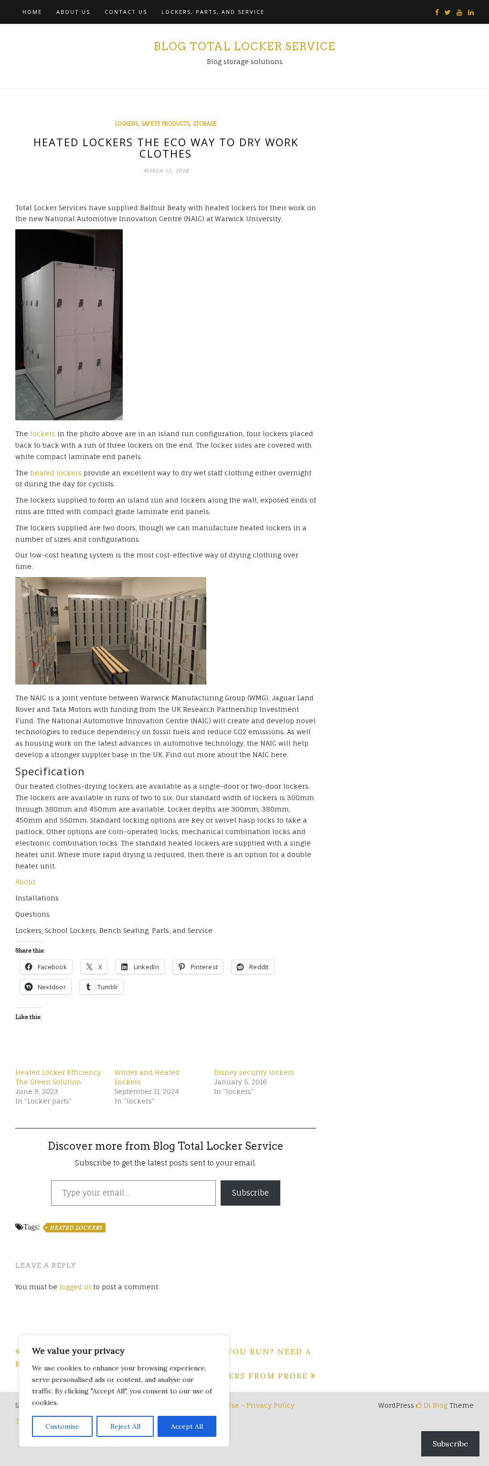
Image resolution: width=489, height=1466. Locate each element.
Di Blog (434, 1405)
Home (32, 11)
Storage (205, 123)
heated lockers (56, 473)
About (25, 881)
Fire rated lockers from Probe (227, 1375)
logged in (75, 1287)
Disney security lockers (254, 1072)
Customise (62, 1426)
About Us (73, 11)
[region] (124, 1391)
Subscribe (250, 1193)
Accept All (187, 1426)
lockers (126, 123)
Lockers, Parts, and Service (213, 11)
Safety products (165, 123)
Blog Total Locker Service (244, 46)
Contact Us (126, 11)
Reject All (125, 1426)
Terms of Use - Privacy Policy (245, 1405)
